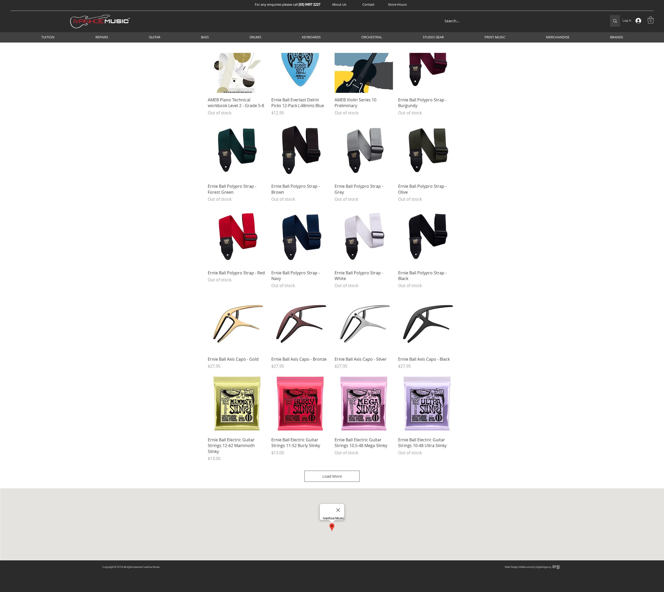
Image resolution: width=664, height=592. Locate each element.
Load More (332, 476)
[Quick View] (237, 63)
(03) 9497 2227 (309, 4)
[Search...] (615, 21)
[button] (339, 4)
